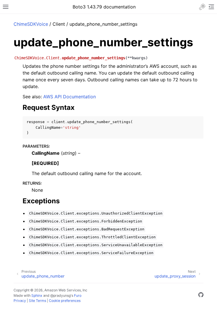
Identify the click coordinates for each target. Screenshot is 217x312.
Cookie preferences (65, 300)
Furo (77, 295)
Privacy (20, 300)
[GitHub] (200, 295)
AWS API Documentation (69, 96)
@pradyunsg (60, 295)
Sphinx (36, 295)
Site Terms (37, 300)
